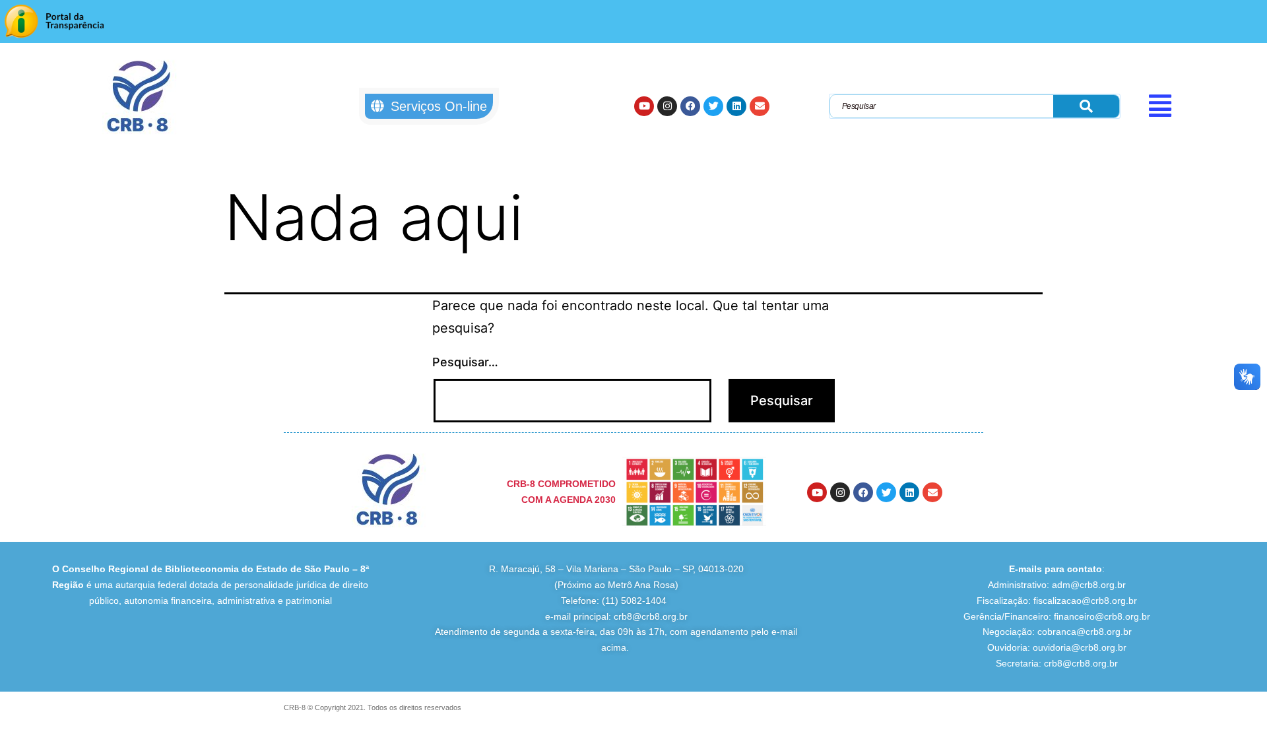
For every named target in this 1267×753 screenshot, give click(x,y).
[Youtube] (644, 106)
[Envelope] (759, 106)
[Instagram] (667, 106)
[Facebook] (690, 106)
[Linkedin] (736, 106)
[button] (1203, 105)
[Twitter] (713, 106)
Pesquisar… (465, 362)
